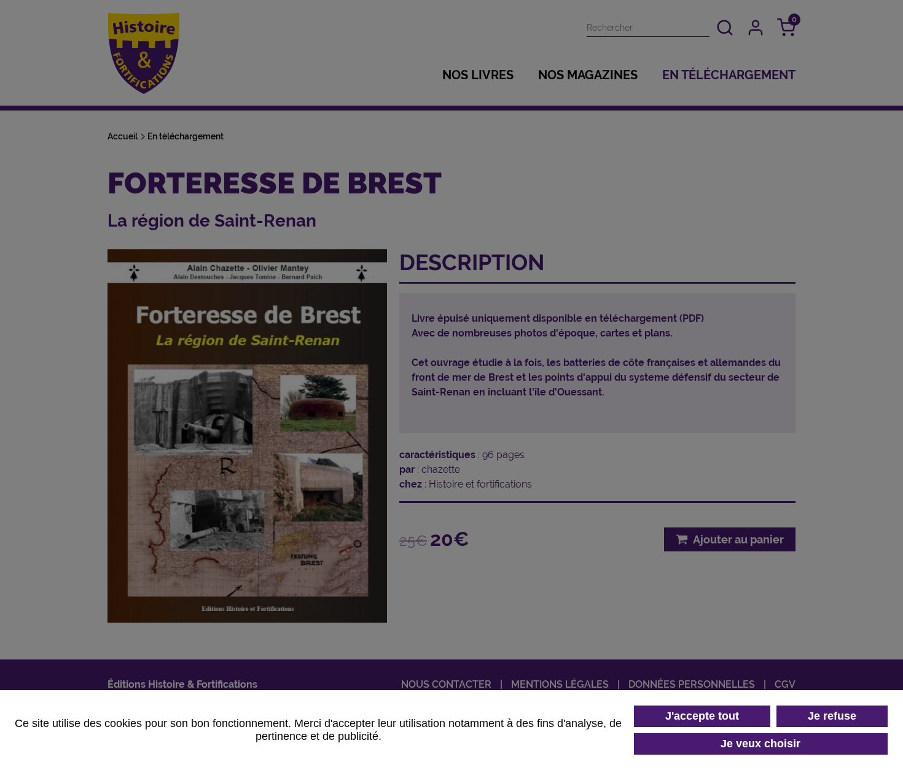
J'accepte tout (702, 716)
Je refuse (832, 716)
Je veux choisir (760, 743)
